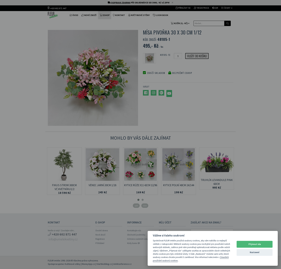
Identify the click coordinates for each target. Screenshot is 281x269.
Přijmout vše (254, 244)
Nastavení (254, 252)
